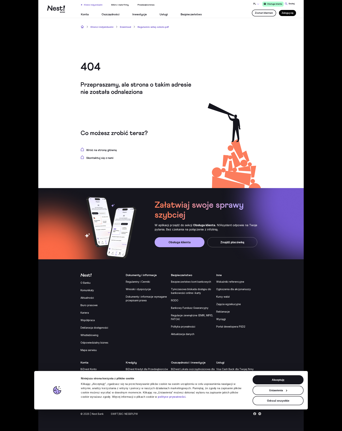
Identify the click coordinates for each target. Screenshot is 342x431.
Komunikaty (87, 290)
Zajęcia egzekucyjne (228, 304)
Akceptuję (278, 379)
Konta (85, 14)
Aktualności (87, 297)
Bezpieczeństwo (191, 14)
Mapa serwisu (89, 350)
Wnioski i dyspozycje (138, 289)
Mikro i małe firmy (120, 5)
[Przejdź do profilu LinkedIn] (259, 414)
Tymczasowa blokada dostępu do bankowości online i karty (191, 291)
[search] (290, 3)
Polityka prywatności (183, 326)
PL (254, 4)
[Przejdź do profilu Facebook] (254, 414)
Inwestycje (139, 14)
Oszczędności (111, 14)
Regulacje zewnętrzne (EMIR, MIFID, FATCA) (192, 317)
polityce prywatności (171, 396)
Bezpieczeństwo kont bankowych (191, 281)
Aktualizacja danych (182, 334)
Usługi (164, 14)
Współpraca (88, 320)
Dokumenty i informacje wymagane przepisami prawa (146, 298)
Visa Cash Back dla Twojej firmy (235, 369)
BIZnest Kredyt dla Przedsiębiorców (147, 369)
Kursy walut (223, 296)
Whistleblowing (89, 335)
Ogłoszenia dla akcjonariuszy (233, 289)
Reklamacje (223, 311)
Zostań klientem (264, 13)
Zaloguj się (287, 13)
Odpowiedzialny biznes (94, 342)
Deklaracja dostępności (94, 327)
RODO (174, 300)
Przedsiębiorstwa (146, 5)
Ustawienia (276, 390)
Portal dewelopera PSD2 (230, 326)
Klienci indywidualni (93, 5)
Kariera (85, 312)
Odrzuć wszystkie (278, 400)
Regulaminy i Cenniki (138, 281)
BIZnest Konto (89, 369)
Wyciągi (221, 319)
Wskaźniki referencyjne (230, 281)
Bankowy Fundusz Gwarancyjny (189, 307)
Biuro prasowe (89, 305)
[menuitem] (92, 4)
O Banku (85, 282)
